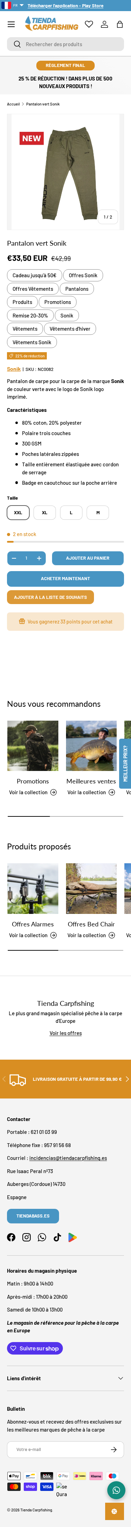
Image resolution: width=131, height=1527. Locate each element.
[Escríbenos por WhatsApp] (116, 1490)
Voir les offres (66, 1033)
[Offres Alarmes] (32, 888)
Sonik (66, 315)
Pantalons (76, 289)
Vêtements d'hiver (70, 328)
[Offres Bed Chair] (91, 888)
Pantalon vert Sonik (43, 104)
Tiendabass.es (33, 1216)
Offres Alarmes (33, 924)
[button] (120, 24)
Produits (22, 302)
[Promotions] (32, 746)
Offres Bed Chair (91, 924)
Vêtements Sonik (32, 342)
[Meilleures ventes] (91, 746)
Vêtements (25, 328)
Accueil (13, 104)
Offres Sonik (83, 275)
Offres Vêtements (33, 289)
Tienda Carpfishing (36, 1510)
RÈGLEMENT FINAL (65, 65)
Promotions (57, 302)
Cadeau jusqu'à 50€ (35, 275)
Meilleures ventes (91, 781)
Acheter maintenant (65, 578)
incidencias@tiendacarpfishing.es (68, 1158)
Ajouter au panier (87, 558)
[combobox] (65, 44)
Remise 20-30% (30, 315)
